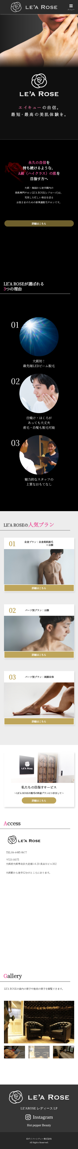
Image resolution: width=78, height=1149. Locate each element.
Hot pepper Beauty (39, 1125)
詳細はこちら (39, 223)
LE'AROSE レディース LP (39, 1108)
